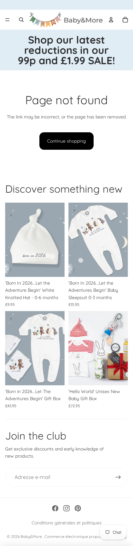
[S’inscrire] (118, 477)
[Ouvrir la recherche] (21, 20)
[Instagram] (66, 508)
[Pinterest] (78, 508)
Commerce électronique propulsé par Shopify (86, 536)
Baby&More (32, 536)
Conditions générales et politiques (67, 523)
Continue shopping (66, 141)
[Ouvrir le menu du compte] (111, 20)
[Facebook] (55, 508)
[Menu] (7, 19)
